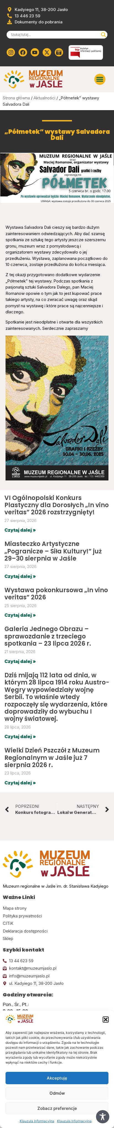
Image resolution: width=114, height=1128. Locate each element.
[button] (105, 1019)
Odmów (57, 1093)
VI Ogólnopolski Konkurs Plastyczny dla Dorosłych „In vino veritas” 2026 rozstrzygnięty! (56, 505)
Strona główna (16, 97)
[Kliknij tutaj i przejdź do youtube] (35, 52)
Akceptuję (57, 1078)
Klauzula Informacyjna (37, 1121)
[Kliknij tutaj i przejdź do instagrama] (11, 52)
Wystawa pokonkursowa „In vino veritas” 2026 (56, 594)
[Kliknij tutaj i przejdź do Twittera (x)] (47, 52)
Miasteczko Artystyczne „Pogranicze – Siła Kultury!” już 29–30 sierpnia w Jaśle (53, 551)
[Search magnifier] (103, 35)
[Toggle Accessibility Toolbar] (102, 1117)
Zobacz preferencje (57, 1108)
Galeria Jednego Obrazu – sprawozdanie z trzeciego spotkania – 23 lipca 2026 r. (47, 636)
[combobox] (54, 35)
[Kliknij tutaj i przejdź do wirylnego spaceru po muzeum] (59, 52)
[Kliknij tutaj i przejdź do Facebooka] (23, 52)
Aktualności (44, 97)
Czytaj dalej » (20, 530)
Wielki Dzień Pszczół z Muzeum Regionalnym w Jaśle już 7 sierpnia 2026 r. (52, 757)
